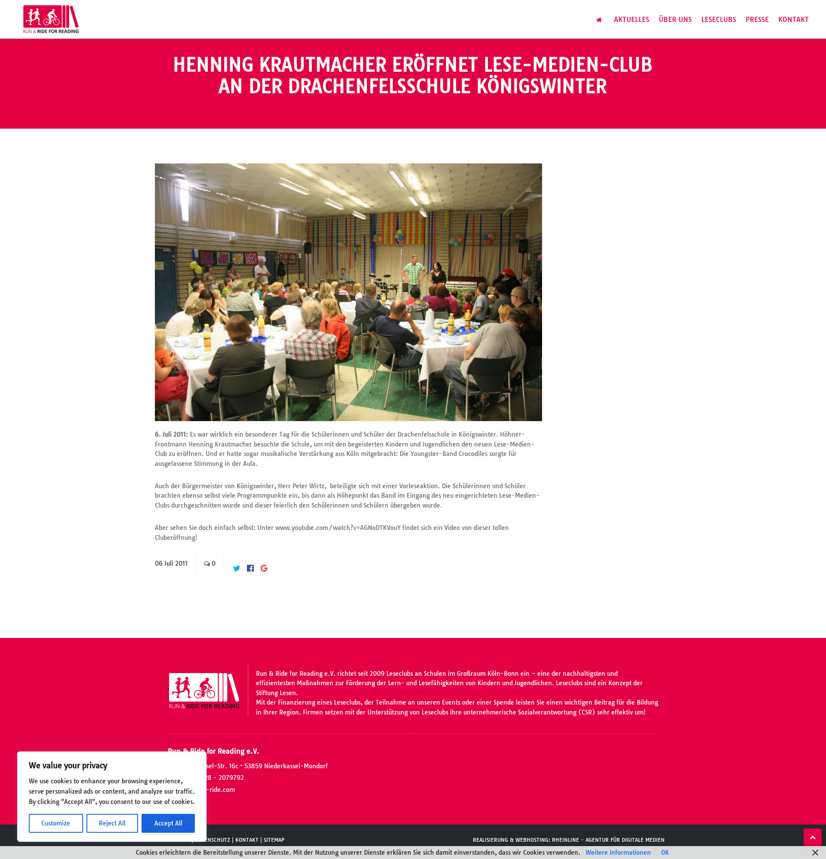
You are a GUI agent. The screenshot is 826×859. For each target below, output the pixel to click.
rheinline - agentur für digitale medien (608, 840)
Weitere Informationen (618, 852)
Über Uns (675, 19)
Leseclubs (718, 19)
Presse (757, 19)
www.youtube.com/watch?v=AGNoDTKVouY (338, 528)
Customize (55, 823)
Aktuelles (631, 19)
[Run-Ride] (51, 19)
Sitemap (274, 840)
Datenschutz (212, 840)
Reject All (112, 823)
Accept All (168, 823)
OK (665, 852)
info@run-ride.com (206, 790)
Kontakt (793, 19)
